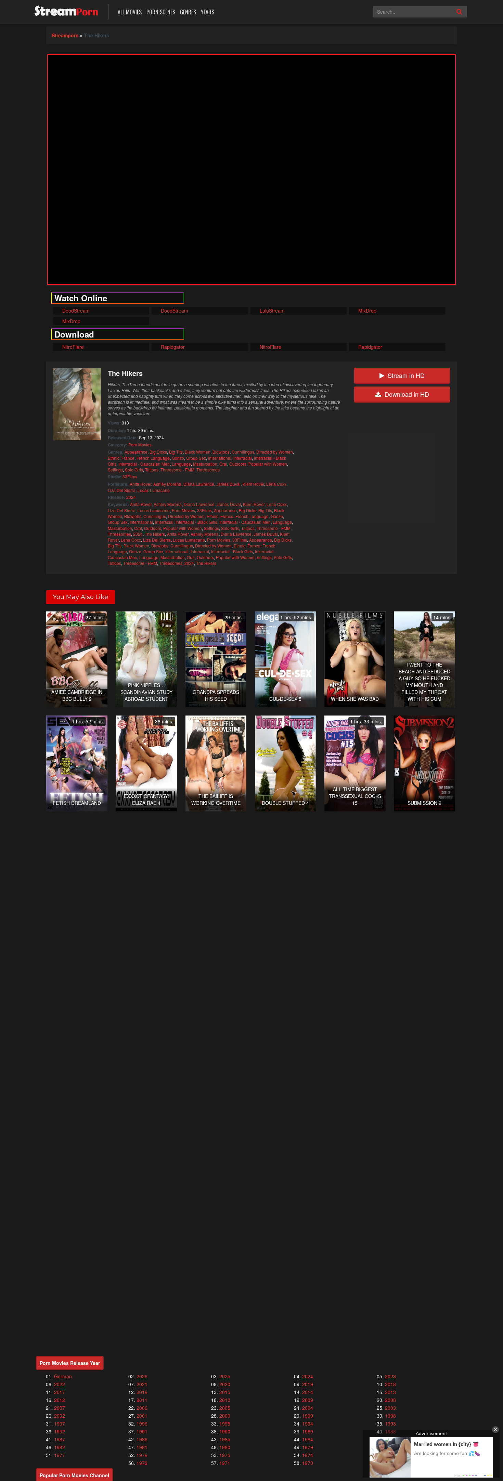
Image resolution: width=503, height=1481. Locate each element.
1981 (142, 1447)
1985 (224, 1439)
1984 (307, 1439)
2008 (390, 1399)
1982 (59, 1447)
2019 (307, 1384)
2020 (224, 1384)
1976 (142, 1455)
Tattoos (151, 469)
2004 (307, 1407)
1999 (307, 1415)
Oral (223, 464)
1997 (59, 1423)
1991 (142, 1431)
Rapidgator (172, 346)
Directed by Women (274, 452)
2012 (59, 1399)
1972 (142, 1462)
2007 (59, 1407)
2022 (59, 1384)
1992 (59, 1431)
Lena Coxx (276, 484)
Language (181, 464)
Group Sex (196, 458)
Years (207, 12)
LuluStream (271, 310)
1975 (224, 1455)
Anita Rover (140, 484)
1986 (142, 1439)
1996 (142, 1423)
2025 (224, 1376)
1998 (390, 1415)
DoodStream (75, 310)
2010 (224, 1399)
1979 (307, 1447)
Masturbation (205, 464)
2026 (142, 1376)
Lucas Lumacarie (154, 490)
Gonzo (178, 458)
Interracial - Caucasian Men (144, 464)
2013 (390, 1392)
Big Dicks (158, 452)
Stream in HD (406, 375)
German (63, 1376)
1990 (224, 1431)
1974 (307, 1455)
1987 (59, 1439)
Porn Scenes (160, 12)
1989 (307, 1431)
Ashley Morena (167, 484)
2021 (142, 1384)
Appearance (136, 452)
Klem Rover (253, 484)
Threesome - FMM (177, 469)
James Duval (228, 484)
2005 (224, 1407)
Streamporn (65, 35)
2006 (142, 1407)
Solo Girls (134, 469)
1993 (390, 1423)
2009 (307, 1399)
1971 (224, 1462)
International (219, 458)
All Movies (130, 12)
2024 (131, 497)
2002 (59, 1415)
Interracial (242, 458)
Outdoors (237, 464)
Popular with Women (267, 464)
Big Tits (176, 452)
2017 (59, 1392)
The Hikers (155, 534)
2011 (142, 1399)
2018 (390, 1384)
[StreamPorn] (66, 11)
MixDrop (366, 310)
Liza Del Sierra (122, 490)
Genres (188, 12)
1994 (307, 1423)
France (127, 458)
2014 (307, 1392)
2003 (390, 1407)
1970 (307, 1462)
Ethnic (113, 458)
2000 (224, 1415)
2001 (142, 1415)
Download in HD (407, 394)
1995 (224, 1423)
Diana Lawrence (198, 484)
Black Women (197, 452)
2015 (224, 1392)
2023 (390, 1376)
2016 (142, 1392)
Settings (115, 469)
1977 (59, 1455)
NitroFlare (72, 346)
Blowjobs (221, 452)
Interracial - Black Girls (196, 522)
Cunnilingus (243, 452)
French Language (153, 458)
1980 (224, 1447)
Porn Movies (140, 444)
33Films (129, 476)
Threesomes (208, 469)
